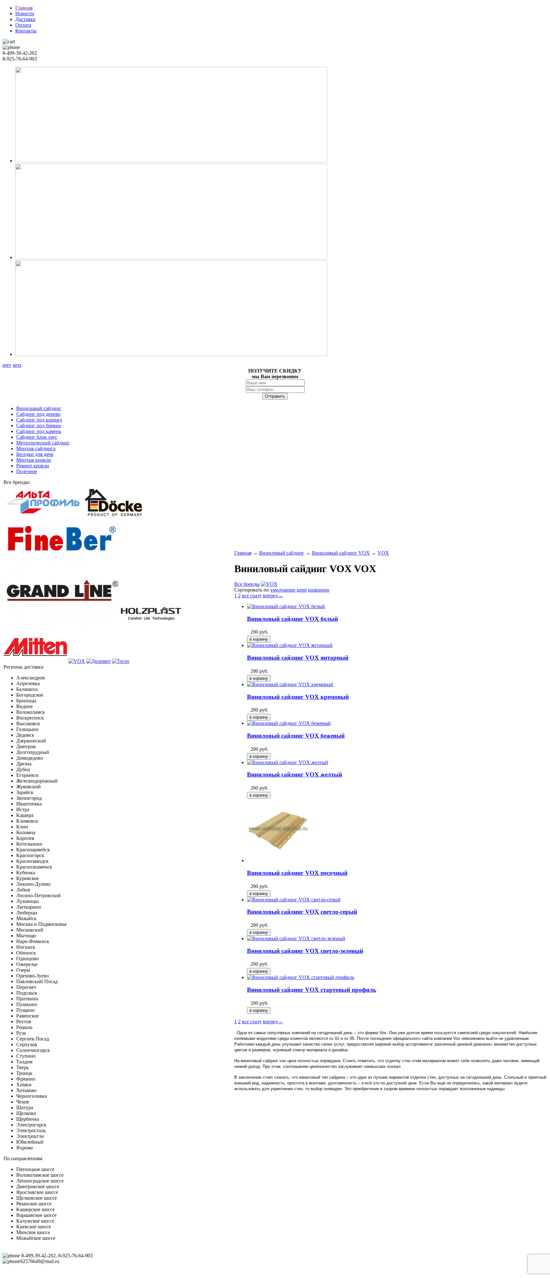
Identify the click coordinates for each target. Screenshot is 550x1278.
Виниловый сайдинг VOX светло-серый (302, 911)
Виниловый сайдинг (38, 408)
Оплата (23, 25)
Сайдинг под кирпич (39, 419)
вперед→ (273, 595)
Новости (24, 13)
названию (318, 590)
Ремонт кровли (32, 465)
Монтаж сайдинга (35, 448)
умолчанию (282, 590)
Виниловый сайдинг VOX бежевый (296, 735)
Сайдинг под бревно (38, 425)
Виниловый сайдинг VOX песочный (297, 873)
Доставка (25, 19)
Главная (23, 8)
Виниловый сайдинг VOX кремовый (298, 696)
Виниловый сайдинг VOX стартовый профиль (311, 989)
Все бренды (247, 584)
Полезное (26, 471)
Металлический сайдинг (43, 442)
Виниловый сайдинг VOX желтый (294, 774)
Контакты (26, 30)
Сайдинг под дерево (38, 414)
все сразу (252, 595)
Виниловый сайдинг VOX (341, 553)
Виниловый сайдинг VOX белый (292, 618)
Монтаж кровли (33, 460)
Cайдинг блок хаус (36, 437)
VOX (383, 553)
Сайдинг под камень (38, 431)
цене (302, 590)
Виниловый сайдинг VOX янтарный (298, 657)
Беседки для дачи (34, 454)
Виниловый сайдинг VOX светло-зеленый (305, 951)
